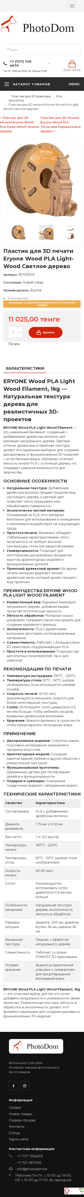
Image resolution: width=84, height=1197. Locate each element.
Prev (8, 233)
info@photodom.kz (32, 1169)
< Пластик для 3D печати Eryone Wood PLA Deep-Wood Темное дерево (19, 124)
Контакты (16, 1126)
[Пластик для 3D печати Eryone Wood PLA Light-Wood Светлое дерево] (21, 233)
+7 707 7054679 (30, 1156)
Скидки (15, 1107)
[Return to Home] (4, 96)
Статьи (14, 1133)
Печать (13, 344)
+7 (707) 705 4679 (20, 64)
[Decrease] (20, 335)
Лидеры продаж (22, 1120)
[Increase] (20, 329)
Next (76, 233)
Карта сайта (18, 1139)
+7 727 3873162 (29, 1163)
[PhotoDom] (49, 28)
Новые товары (20, 1114)
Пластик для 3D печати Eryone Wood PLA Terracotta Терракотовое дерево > (61, 124)
